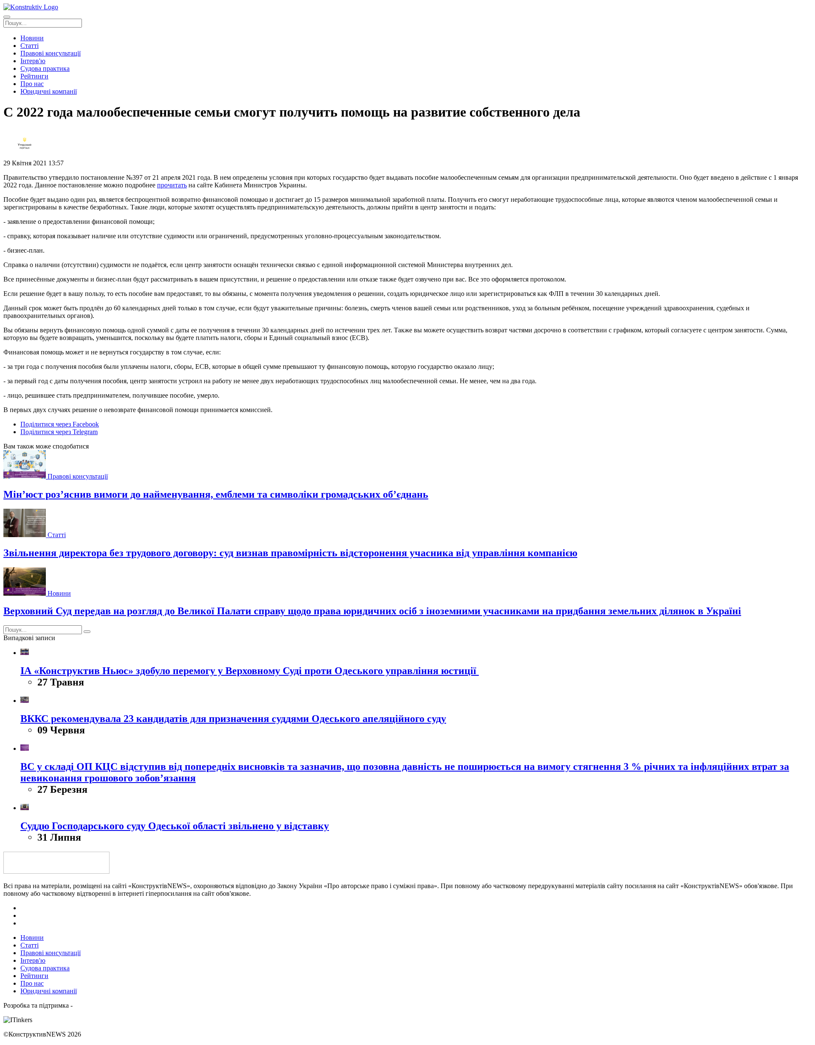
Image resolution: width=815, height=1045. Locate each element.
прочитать (172, 185)
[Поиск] (87, 631)
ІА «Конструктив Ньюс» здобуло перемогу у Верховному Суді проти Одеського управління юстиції (249, 670)
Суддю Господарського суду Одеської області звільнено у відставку (174, 825)
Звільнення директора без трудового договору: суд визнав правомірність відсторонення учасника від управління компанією (290, 552)
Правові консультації (78, 476)
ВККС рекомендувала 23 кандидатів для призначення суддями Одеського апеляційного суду (233, 718)
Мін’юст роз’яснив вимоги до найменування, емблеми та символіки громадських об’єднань (215, 494)
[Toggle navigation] (6, 17)
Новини (59, 593)
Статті (57, 534)
